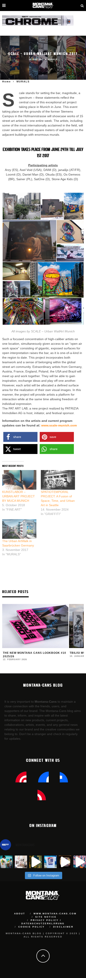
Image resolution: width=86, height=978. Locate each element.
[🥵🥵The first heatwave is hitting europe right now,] (65, 862)
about (19, 913)
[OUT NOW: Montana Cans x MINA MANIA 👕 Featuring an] (6, 862)
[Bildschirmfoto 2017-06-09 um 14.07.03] (57, 280)
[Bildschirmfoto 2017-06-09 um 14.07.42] (23, 311)
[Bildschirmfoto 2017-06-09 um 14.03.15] (74, 206)
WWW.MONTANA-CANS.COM (55, 913)
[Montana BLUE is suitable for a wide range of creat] (79, 862)
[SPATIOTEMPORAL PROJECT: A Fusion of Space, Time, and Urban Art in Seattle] (58, 480)
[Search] (82, 5)
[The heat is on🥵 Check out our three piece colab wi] (50, 862)
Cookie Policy (31, 927)
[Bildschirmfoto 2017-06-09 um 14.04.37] (70, 231)
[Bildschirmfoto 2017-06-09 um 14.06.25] (16, 289)
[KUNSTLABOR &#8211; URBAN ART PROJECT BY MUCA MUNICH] (19, 480)
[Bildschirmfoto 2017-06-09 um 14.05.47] (16, 271)
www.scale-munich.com (59, 425)
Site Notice (46, 917)
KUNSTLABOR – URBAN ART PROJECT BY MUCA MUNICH (18, 496)
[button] (21, 206)
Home (6, 81)
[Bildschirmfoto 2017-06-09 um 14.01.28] (21, 206)
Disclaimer (63, 927)
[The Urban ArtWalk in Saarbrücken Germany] (19, 529)
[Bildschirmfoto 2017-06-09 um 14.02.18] (52, 206)
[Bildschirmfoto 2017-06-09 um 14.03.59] (29, 241)
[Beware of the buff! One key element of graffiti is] (21, 862)
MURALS (52, 59)
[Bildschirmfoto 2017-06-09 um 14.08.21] (63, 311)
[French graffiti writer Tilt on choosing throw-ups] (35, 862)
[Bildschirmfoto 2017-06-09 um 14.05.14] (70, 253)
